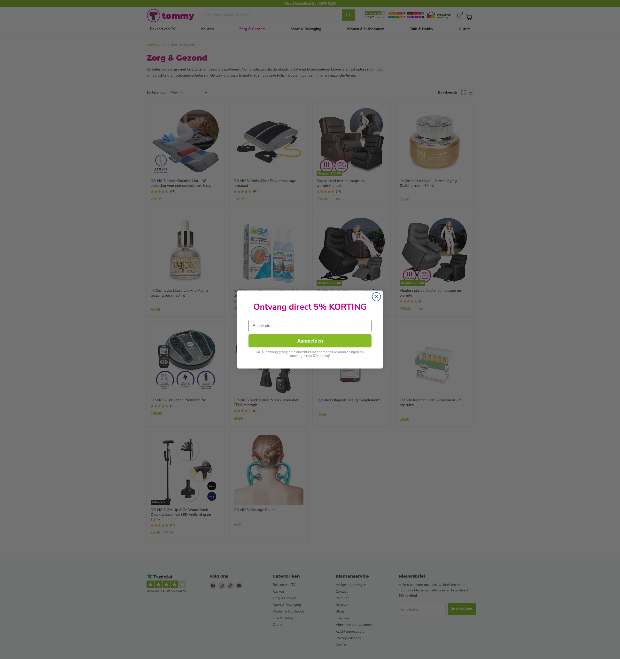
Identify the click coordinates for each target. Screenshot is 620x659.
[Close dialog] (376, 296)
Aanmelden (310, 341)
